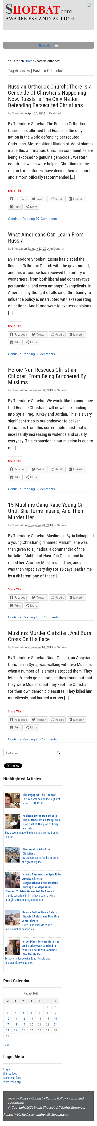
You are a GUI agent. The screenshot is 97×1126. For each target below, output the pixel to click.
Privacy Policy (18, 1098)
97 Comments (46, 219)
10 (7, 1018)
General (58, 248)
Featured (55, 113)
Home (30, 61)
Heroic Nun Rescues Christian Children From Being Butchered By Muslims (47, 376)
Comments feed (12, 1078)
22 (47, 1024)
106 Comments (47, 617)
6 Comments (45, 489)
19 (23, 1024)
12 (23, 1018)
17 (7, 1024)
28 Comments (46, 739)
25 (15, 1030)
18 (15, 1024)
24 (7, 1030)
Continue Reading (21, 219)
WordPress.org (12, 1082)
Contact (37, 1098)
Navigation (46, 45)
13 (31, 1018)
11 (15, 1018)
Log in (7, 1069)
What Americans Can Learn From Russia (46, 237)
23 (55, 1024)
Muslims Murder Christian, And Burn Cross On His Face (49, 636)
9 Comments (45, 354)
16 (55, 1018)
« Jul (6, 1045)
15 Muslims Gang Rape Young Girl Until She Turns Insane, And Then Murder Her (47, 511)
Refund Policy (55, 1098)
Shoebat (17, 113)
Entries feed (10, 1073)
